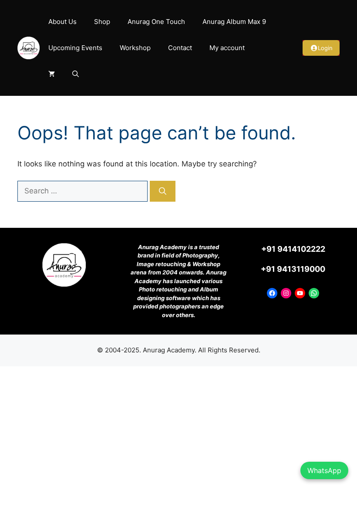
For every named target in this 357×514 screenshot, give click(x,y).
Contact (180, 48)
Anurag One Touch (156, 21)
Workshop (135, 48)
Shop (102, 21)
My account (227, 48)
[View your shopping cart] (52, 74)
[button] (76, 74)
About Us (62, 21)
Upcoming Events (75, 48)
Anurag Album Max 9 (234, 21)
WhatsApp (324, 470)
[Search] (162, 191)
